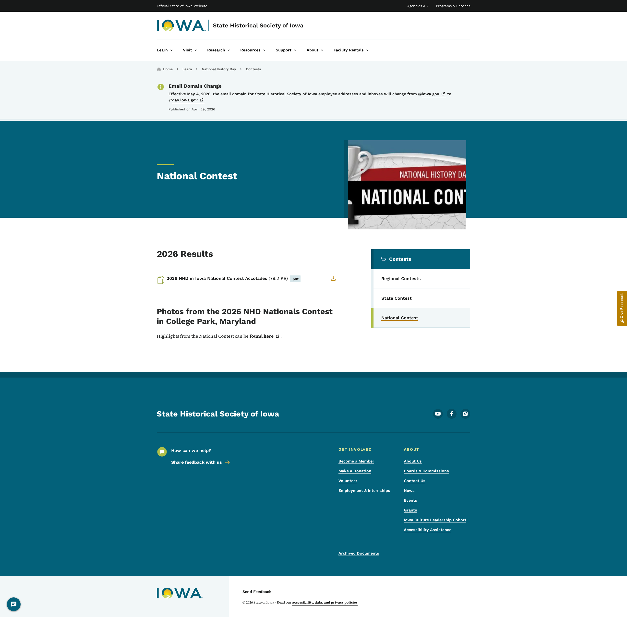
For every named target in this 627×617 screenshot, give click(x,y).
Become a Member (356, 461)
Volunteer (347, 480)
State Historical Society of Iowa (258, 25)
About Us (413, 461)
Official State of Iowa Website (182, 6)
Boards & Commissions (426, 471)
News (409, 490)
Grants (410, 510)
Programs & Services (453, 6)
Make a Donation (354, 471)
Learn (187, 69)
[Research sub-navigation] (228, 50)
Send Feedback (257, 591)
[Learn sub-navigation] (171, 50)
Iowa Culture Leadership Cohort (435, 520)
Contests (253, 69)
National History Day (219, 69)
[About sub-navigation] (322, 50)
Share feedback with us (196, 462)
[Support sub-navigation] (295, 50)
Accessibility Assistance (427, 529)
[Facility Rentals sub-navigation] (367, 50)
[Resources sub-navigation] (264, 50)
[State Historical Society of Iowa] (181, 25)
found (262, 336)
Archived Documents (358, 553)
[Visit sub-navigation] (195, 50)
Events (410, 500)
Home (168, 69)
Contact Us (414, 480)
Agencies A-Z (418, 6)
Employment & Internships (364, 490)
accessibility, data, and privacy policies (325, 602)
